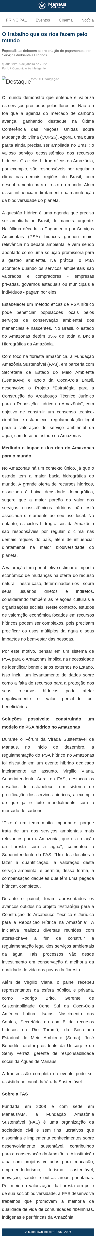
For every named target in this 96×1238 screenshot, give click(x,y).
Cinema (66, 20)
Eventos (43, 20)
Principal (16, 20)
